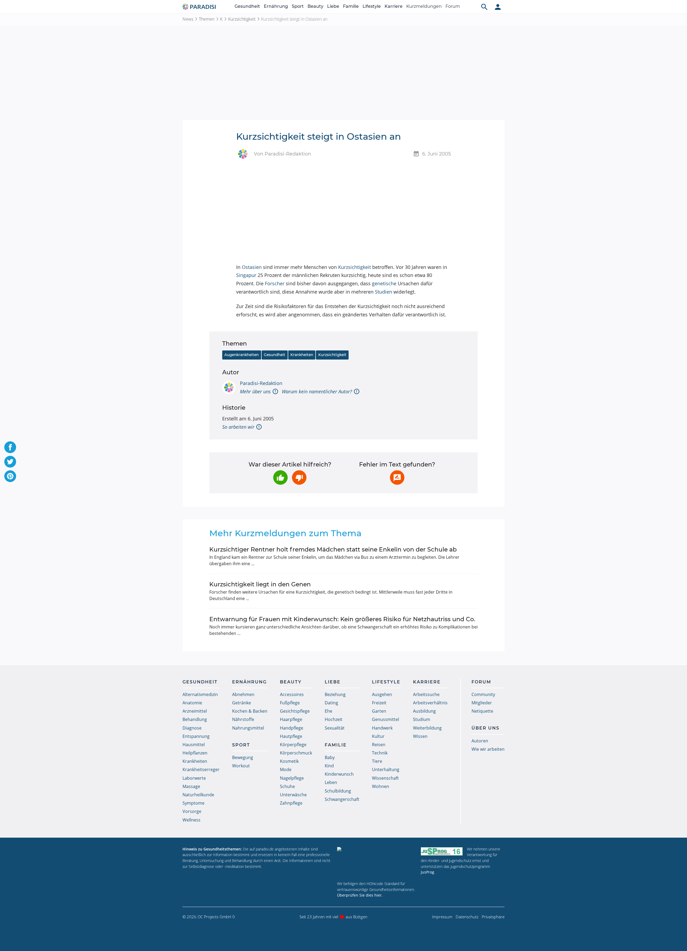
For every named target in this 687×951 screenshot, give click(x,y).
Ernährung (276, 6)
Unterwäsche (293, 795)
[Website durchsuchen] (484, 6)
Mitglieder (482, 703)
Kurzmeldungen (424, 6)
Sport (298, 6)
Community (483, 694)
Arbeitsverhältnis (430, 703)
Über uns (485, 728)
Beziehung (335, 694)
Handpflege (291, 728)
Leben (331, 782)
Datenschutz (467, 916)
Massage (191, 786)
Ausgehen (382, 694)
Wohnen (380, 786)
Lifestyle (372, 6)
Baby (330, 757)
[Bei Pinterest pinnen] (10, 476)
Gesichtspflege (295, 711)
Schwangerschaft (342, 799)
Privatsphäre (493, 916)
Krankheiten (301, 355)
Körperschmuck (296, 753)
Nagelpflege (292, 778)
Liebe (333, 6)
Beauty (315, 6)
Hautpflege (291, 736)
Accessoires (292, 694)
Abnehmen (243, 694)
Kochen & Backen (249, 711)
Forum (452, 6)
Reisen (378, 745)
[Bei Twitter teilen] (10, 462)
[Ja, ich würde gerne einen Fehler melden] (397, 477)
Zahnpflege (291, 803)
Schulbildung (338, 791)
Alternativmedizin (200, 694)
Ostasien (252, 267)
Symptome (193, 803)
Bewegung (242, 757)
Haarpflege (291, 719)
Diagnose (192, 728)
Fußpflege (290, 703)
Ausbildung (424, 711)
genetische (384, 283)
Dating (331, 703)
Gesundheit (247, 6)
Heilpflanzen (194, 753)
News (187, 19)
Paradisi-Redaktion (261, 383)
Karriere (394, 6)
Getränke (241, 703)
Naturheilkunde (198, 795)
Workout (241, 766)
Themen (206, 19)
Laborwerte (194, 778)
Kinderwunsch (339, 774)
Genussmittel (385, 719)
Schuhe (287, 786)
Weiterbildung (427, 728)
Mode (285, 769)
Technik (380, 753)
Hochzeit (333, 719)
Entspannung (196, 736)
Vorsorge (191, 811)
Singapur (246, 275)
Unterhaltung (385, 769)
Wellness (191, 820)
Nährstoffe (243, 719)
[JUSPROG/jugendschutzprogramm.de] (442, 851)
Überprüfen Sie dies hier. (360, 895)
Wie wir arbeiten (488, 749)
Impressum (442, 916)
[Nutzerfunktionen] (498, 6)
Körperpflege (293, 745)
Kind (329, 766)
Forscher (274, 283)
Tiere (377, 761)
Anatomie (192, 703)
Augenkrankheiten (241, 355)
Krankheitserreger (201, 769)
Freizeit (379, 703)
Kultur (378, 736)
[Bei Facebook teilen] (10, 447)
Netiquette (482, 711)
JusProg (427, 872)
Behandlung (194, 719)
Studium (421, 719)
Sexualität (335, 728)
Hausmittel (193, 745)
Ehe (328, 711)
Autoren (480, 741)
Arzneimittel (194, 711)
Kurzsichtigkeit (241, 19)
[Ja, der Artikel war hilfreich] (280, 477)
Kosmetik (289, 761)
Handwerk (382, 728)
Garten (379, 711)
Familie (351, 6)
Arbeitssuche (426, 694)
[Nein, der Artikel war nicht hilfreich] (299, 477)
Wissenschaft (385, 778)
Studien (383, 291)
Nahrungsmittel (248, 728)
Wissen (420, 736)
